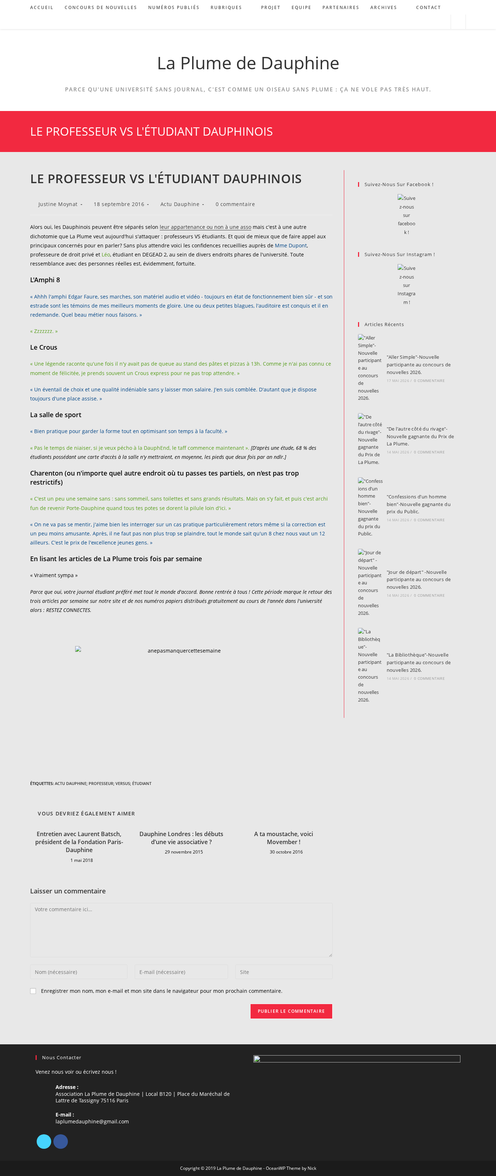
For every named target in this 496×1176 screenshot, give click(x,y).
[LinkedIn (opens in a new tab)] (432, 22)
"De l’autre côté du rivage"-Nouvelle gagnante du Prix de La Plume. (420, 436)
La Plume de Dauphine (248, 62)
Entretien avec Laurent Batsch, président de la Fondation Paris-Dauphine (79, 842)
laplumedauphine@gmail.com (92, 1121)
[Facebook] (60, 1141)
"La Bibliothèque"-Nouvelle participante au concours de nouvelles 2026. (419, 662)
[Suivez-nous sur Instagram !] (406, 285)
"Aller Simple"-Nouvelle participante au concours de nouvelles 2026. (419, 364)
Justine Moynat (58, 204)
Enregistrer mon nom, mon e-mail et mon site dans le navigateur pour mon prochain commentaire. (161, 990)
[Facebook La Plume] (406, 215)
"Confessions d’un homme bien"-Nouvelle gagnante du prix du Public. (419, 504)
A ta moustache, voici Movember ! (283, 838)
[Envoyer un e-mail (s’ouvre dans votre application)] (442, 22)
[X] (44, 1141)
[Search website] (458, 22)
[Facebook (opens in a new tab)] (422, 22)
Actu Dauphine (180, 204)
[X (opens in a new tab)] (413, 22)
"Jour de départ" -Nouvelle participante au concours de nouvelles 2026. (419, 580)
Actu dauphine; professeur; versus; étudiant (103, 783)
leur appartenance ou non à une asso (205, 226)
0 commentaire (235, 204)
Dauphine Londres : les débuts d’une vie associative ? (181, 838)
